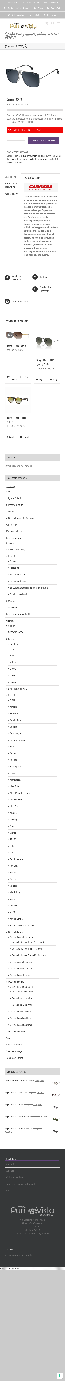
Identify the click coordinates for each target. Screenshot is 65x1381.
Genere (11, 639)
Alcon (11, 542)
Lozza (12, 773)
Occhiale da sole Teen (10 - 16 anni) (29, 955)
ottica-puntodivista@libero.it (47, 2)
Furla (12, 746)
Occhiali (10, 620)
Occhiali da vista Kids (22, 998)
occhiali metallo (14, 162)
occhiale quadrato (19, 159)
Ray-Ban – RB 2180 (16, 420)
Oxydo (13, 832)
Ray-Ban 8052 (16, 346)
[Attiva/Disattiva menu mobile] (58, 23)
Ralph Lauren (16, 859)
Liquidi (11, 556)
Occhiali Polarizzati (17, 1031)
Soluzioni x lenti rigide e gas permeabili (29, 587)
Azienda (10, 1170)
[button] (9, 1268)
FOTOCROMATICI (16, 632)
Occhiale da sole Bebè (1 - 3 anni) (28, 942)
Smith (13, 879)
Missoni (13, 812)
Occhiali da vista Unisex (21, 1018)
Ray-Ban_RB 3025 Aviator (45, 362)
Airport (13, 706)
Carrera (20, 155)
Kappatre (14, 759)
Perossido (14, 567)
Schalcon (12, 607)
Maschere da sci (15, 504)
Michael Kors (16, 799)
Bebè (14, 648)
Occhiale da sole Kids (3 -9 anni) (27, 948)
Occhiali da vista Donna (21, 1011)
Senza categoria (14, 1044)
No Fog (11, 511)
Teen (14, 662)
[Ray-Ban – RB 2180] (18, 400)
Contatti (10, 1164)
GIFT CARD (11, 524)
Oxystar (13, 561)
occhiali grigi (51, 159)
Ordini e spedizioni (15, 1177)
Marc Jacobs (15, 779)
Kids (14, 655)
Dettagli (25, 377)
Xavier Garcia (16, 918)
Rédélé (13, 872)
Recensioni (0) (11, 193)
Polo (12, 852)
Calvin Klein (15, 720)
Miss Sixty (15, 806)
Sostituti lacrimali (18, 594)
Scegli (41, 379)
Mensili (11, 600)
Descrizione (10, 176)
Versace (13, 885)
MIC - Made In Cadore (20, 793)
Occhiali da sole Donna (21, 961)
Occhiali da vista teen (22, 1004)
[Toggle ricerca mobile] (52, 23)
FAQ (8, 1190)
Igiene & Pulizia (15, 498)
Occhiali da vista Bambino (22, 986)
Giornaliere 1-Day (16, 549)
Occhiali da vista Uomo (21, 1024)
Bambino (14, 643)
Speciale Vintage (14, 1051)
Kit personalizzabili (15, 531)
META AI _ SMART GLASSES (21, 925)
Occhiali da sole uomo (20, 975)
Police (13, 846)
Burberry (14, 713)
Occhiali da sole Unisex (21, 968)
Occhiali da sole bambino (22, 937)
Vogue (13, 899)
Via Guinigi (15, 892)
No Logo (14, 819)
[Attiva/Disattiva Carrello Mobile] (46, 23)
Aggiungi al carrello (44, 140)
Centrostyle (15, 733)
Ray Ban (14, 865)
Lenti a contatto (13, 538)
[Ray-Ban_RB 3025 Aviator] (47, 342)
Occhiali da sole (39, 155)
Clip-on (11, 625)
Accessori (10, 486)
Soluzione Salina (18, 574)
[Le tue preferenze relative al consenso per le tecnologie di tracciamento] (60, 1376)
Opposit (13, 826)
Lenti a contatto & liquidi (18, 614)
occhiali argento (36, 159)
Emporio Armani (17, 740)
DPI (9, 491)
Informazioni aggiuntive (11, 185)
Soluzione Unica (18, 581)
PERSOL (14, 839)
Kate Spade (15, 766)
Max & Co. (15, 786)
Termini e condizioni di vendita (21, 1184)
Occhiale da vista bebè (22, 991)
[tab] (12, 176)
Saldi (8, 1038)
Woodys (13, 905)
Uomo (59, 155)
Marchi (11, 695)
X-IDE (12, 912)
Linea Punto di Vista (17, 688)
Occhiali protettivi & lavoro (21, 518)
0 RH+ (13, 700)
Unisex (51, 155)
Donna (28, 155)
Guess (13, 753)
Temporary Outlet (14, 1057)
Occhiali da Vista (16, 981)
